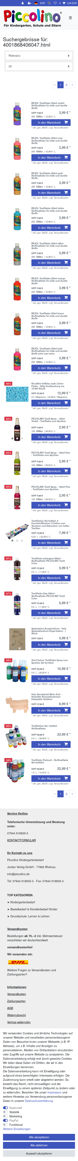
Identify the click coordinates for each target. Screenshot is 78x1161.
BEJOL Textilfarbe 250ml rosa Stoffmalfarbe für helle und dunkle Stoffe (49, 140)
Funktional (16, 1125)
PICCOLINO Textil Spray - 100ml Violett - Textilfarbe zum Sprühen (48, 420)
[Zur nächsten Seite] (72, 84)
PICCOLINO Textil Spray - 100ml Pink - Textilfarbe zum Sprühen (50, 488)
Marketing (15, 1116)
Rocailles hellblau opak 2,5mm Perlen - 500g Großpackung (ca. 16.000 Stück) (48, 386)
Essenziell (15, 1108)
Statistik (14, 1112)
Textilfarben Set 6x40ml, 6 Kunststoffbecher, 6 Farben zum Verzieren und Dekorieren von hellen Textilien (50, 524)
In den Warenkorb (49, 122)
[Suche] (49, 3)
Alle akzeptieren (39, 1137)
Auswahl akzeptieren (39, 1153)
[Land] (36, 3)
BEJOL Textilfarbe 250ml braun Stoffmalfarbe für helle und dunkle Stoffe (49, 315)
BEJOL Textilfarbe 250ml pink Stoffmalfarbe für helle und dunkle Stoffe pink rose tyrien (49, 351)
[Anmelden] (23, 3)
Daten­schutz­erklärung (39, 1101)
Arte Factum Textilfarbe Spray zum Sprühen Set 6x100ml (49, 661)
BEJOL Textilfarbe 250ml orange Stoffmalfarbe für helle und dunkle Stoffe (49, 280)
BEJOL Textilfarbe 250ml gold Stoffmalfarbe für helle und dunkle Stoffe (49, 175)
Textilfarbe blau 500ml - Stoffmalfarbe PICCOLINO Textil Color (48, 595)
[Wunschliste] (55, 3)
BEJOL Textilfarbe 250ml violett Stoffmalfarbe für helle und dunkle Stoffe (49, 105)
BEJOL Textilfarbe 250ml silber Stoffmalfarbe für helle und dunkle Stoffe (49, 245)
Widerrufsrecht (16, 1015)
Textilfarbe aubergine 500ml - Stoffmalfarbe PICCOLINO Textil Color (48, 561)
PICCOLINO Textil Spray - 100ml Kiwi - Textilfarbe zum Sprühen (50, 454)
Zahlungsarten (16, 1001)
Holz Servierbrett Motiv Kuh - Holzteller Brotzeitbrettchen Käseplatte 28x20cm (46, 696)
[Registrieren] (29, 3)
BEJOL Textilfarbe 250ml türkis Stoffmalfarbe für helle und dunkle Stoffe (49, 210)
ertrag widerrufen (20, 1022)
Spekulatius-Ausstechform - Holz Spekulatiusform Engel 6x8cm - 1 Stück (48, 631)
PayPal (13, 1120)
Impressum (54, 1092)
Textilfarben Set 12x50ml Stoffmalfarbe (44, 727)
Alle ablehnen (39, 1145)
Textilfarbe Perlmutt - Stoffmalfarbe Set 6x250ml (49, 761)
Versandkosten (16, 994)
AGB (10, 1008)
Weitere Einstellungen (17, 1129)
